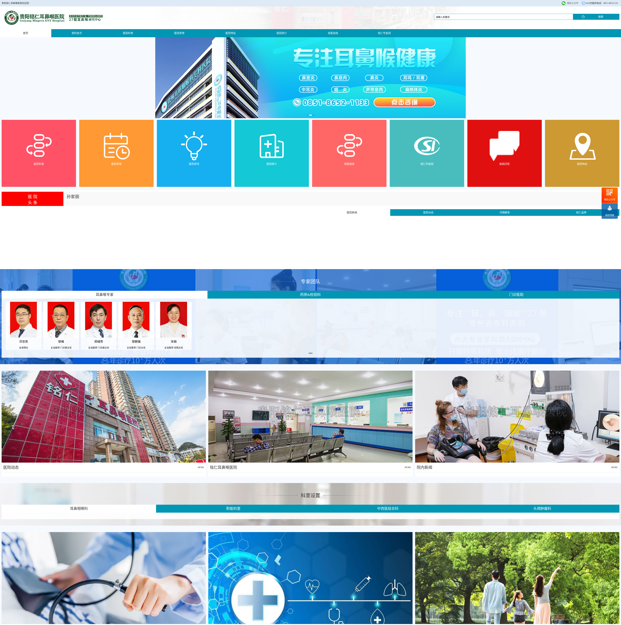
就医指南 (333, 33)
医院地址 (230, 33)
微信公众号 (572, 3)
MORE (201, 467)
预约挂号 (77, 33)
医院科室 (128, 33)
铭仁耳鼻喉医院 (223, 467)
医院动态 (11, 467)
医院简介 (282, 33)
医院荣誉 (179, 33)
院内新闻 (424, 467)
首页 (25, 33)
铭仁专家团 (384, 33)
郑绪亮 (73, 201)
